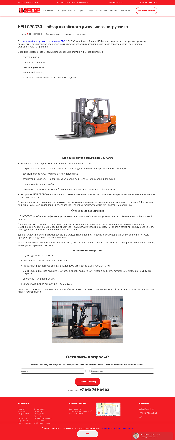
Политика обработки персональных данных (24, 422)
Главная (22, 34)
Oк (87, 433)
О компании (101, 10)
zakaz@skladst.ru (115, 2)
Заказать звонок (146, 10)
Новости (114, 10)
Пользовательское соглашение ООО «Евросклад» (43, 420)
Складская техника (66, 10)
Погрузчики (48, 10)
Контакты (125, 10)
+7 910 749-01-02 (148, 2)
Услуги (90, 10)
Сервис (81, 10)
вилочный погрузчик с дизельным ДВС (44, 41)
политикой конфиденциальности (117, 428)
